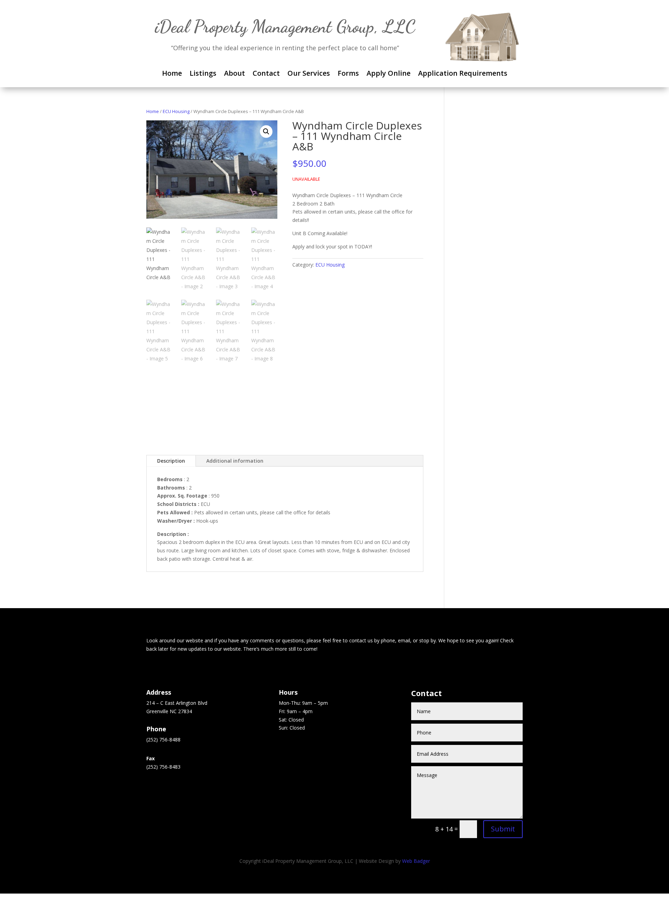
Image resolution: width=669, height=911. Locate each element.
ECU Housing (176, 111)
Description (171, 460)
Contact (266, 74)
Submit (503, 829)
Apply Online (388, 74)
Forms (348, 74)
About (234, 74)
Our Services (308, 74)
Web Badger (416, 861)
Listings (203, 74)
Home (172, 74)
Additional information (234, 460)
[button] (266, 131)
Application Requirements (462, 74)
